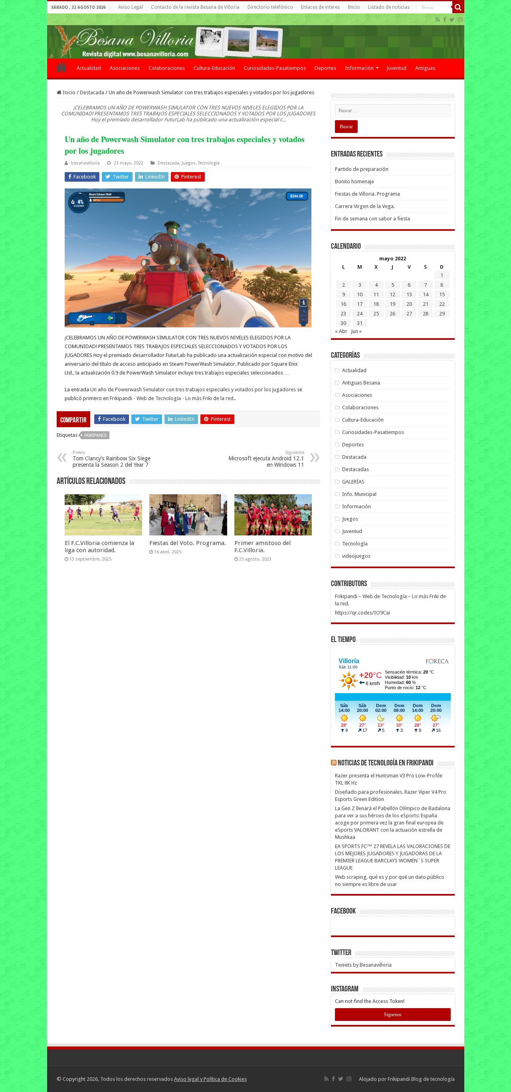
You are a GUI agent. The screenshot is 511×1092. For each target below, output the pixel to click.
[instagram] (460, 19)
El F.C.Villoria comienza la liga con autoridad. (99, 546)
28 (425, 314)
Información (359, 68)
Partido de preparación (361, 169)
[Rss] (438, 19)
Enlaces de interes (320, 7)
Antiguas (425, 68)
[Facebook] (444, 19)
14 (425, 294)
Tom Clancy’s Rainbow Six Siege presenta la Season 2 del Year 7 (112, 459)
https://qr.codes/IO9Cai (362, 613)
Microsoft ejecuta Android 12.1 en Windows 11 (266, 459)
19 (392, 304)
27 (409, 314)
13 (409, 294)
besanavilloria (85, 163)
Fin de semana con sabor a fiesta (372, 219)
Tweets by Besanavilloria (363, 965)
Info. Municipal (359, 494)
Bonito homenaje (354, 181)
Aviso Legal (130, 7)
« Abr (341, 331)
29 (442, 314)
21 (425, 304)
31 (359, 323)
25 (376, 314)
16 (343, 304)
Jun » (356, 331)
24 (359, 314)
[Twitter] (452, 19)
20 (409, 304)
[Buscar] (458, 7)
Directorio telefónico (270, 7)
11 (376, 294)
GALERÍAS (353, 482)
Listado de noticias (389, 7)
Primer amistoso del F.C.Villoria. (262, 546)
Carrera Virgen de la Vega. (365, 206)
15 (442, 294)
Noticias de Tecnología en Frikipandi (386, 763)
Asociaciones (125, 68)
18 (376, 304)
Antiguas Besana (361, 383)
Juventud (396, 68)
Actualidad (89, 68)
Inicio (354, 7)
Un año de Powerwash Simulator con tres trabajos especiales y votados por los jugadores (193, 389)
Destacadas (355, 469)
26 (392, 314)
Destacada (92, 92)
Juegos (189, 163)
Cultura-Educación (214, 68)
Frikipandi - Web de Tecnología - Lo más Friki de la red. (172, 398)
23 (343, 314)
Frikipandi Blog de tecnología (421, 1079)
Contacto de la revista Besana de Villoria (195, 7)
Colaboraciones (167, 68)
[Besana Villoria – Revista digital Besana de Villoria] (255, 36)
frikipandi (95, 435)
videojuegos (356, 556)
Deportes (325, 68)
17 (359, 304)
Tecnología (209, 163)
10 (359, 294)
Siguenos (393, 1014)
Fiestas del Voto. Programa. (187, 543)
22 (442, 304)
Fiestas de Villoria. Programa (367, 194)
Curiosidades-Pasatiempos (275, 68)
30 (343, 323)
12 (392, 294)
